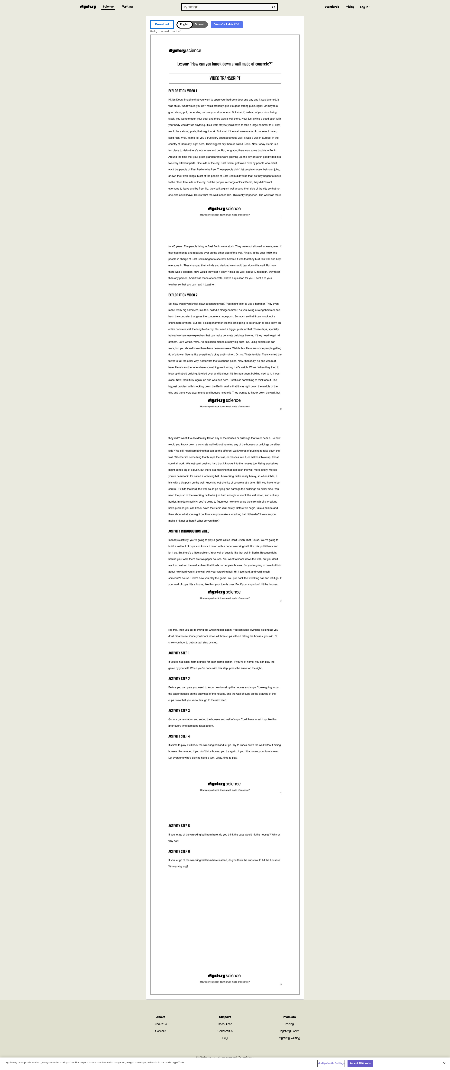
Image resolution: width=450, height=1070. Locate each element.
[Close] (444, 1063)
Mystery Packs (289, 1031)
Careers (160, 1031)
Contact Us (225, 1031)
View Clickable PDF (226, 24)
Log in (364, 7)
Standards (331, 7)
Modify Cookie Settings (331, 1063)
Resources (225, 1024)
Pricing (349, 7)
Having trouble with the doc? (165, 31)
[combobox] (229, 7)
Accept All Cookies (360, 1063)
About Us (161, 1024)
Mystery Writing (289, 1038)
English (184, 24)
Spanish (200, 24)
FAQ (225, 1038)
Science (108, 6)
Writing (127, 6)
